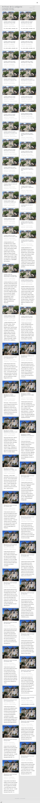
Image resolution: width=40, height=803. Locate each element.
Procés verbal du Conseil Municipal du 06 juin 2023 (26, 114)
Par (11, 24)
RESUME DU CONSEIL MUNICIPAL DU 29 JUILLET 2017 (10, 396)
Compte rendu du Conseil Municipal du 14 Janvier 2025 (10, 79)
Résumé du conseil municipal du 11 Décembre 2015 (27, 671)
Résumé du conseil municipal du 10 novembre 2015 (10, 700)
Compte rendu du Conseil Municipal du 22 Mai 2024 (26, 97)
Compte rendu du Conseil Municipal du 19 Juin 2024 (9, 97)
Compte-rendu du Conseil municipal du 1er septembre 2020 (27, 241)
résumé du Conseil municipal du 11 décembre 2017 (10, 357)
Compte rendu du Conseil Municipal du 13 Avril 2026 (9, 62)
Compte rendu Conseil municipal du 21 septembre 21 (27, 187)
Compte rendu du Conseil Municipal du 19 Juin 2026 (9, 22)
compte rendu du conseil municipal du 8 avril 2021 (9, 219)
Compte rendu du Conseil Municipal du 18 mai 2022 (9, 150)
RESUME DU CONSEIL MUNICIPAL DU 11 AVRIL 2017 (10, 469)
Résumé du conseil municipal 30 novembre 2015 (27, 698)
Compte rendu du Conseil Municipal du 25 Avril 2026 (27, 42)
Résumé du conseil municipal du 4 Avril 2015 (27, 756)
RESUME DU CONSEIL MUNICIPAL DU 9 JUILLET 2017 (10, 431)
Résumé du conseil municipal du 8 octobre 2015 (27, 722)
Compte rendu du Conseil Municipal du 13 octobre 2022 (10, 132)
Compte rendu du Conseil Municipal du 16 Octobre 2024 (28, 79)
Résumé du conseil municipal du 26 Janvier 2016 (10, 661)
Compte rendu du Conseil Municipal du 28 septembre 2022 (27, 134)
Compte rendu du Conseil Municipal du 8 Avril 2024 (9, 115)
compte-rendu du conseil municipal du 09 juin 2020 (9, 316)
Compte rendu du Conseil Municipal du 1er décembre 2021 (27, 169)
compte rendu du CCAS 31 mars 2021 (27, 205)
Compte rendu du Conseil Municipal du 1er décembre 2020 (27, 223)
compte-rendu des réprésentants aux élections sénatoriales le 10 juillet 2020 (10, 275)
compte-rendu (6, 24)
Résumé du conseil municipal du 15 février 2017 (10, 506)
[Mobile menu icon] (37, 2)
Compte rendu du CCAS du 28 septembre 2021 (10, 184)
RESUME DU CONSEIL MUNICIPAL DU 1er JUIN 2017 (27, 435)
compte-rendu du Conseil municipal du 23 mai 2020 (26, 317)
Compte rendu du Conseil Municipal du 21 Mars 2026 (27, 62)
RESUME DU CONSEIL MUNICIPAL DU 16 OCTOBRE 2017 (27, 395)
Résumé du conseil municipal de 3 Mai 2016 (27, 593)
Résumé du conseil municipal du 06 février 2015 (10, 775)
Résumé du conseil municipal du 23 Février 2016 (27, 634)
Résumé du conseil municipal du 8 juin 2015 (10, 740)
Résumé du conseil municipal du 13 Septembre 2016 (10, 545)
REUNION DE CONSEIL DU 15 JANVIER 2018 (27, 356)
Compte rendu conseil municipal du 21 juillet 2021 (10, 201)
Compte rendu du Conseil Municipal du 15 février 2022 (10, 167)
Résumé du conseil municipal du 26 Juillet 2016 (27, 555)
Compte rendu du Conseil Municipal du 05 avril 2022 (27, 152)
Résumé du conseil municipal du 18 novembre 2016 (27, 517)
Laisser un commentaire (12, 26)
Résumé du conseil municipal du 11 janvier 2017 (27, 476)
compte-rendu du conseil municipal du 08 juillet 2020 (27, 280)
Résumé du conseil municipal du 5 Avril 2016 (10, 623)
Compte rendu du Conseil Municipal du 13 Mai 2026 (9, 42)
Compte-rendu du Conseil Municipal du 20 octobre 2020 (10, 236)
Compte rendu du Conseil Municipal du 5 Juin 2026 (26, 22)
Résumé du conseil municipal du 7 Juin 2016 (10, 583)
